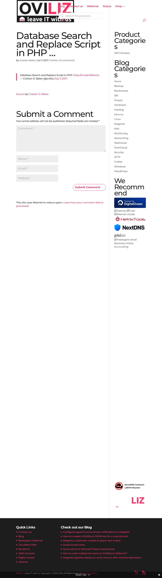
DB (116, 95)
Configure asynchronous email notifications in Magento (96, 531)
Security (119, 152)
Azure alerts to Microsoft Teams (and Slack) (89, 549)
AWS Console (26, 553)
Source (20, 94)
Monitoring (121, 133)
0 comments (67, 60)
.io (119, 235)
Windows (120, 166)
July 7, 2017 (60, 78)
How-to (118, 114)
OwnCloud (120, 147)
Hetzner (23, 561)
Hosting (119, 109)
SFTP (117, 157)
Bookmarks (121, 90)
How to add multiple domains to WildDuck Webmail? (95, 553)
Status (107, 6)
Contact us (76, 6)
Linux (117, 119)
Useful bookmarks (74, 544)
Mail (116, 128)
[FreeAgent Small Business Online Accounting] (130, 246)
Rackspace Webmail (30, 540)
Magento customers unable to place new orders (92, 540)
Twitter (54, 60)
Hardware (120, 104)
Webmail (93, 6)
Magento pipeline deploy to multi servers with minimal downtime (102, 557)
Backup (118, 85)
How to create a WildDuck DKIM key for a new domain (95, 536)
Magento (119, 123)
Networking (121, 138)
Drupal (118, 100)
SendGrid (23, 549)
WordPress (121, 171)
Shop (118, 6)
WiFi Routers (122, 52)
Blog (62, 6)
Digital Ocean (26, 557)
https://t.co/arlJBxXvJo (86, 75)
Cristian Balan (27, 60)
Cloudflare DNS (27, 544)
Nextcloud (120, 142)
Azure (117, 81)
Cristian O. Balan (38, 94)
